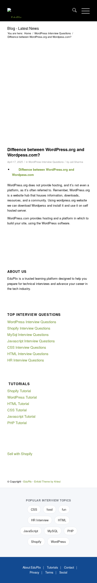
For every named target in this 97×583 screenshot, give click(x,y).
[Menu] (83, 10)
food (50, 509)
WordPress (58, 541)
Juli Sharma (76, 162)
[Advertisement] (48, 93)
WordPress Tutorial (22, 397)
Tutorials (52, 567)
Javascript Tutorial (21, 416)
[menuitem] (72, 10)
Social (63, 572)
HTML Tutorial (18, 403)
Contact (69, 567)
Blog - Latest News (23, 28)
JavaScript (31, 531)
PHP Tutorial (17, 422)
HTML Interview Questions (27, 353)
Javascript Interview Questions (31, 340)
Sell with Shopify (19, 453)
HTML (62, 520)
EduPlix (27, 481)
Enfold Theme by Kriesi (47, 481)
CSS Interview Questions (26, 347)
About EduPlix (32, 567)
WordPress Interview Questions (46, 162)
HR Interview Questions (25, 359)
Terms (49, 572)
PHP (70, 531)
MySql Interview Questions (28, 334)
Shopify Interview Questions (28, 328)
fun (64, 509)
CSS (34, 509)
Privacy (34, 572)
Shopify (36, 541)
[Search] (72, 10)
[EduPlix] (40, 10)
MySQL (53, 531)
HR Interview (39, 520)
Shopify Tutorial (19, 390)
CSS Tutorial (17, 409)
